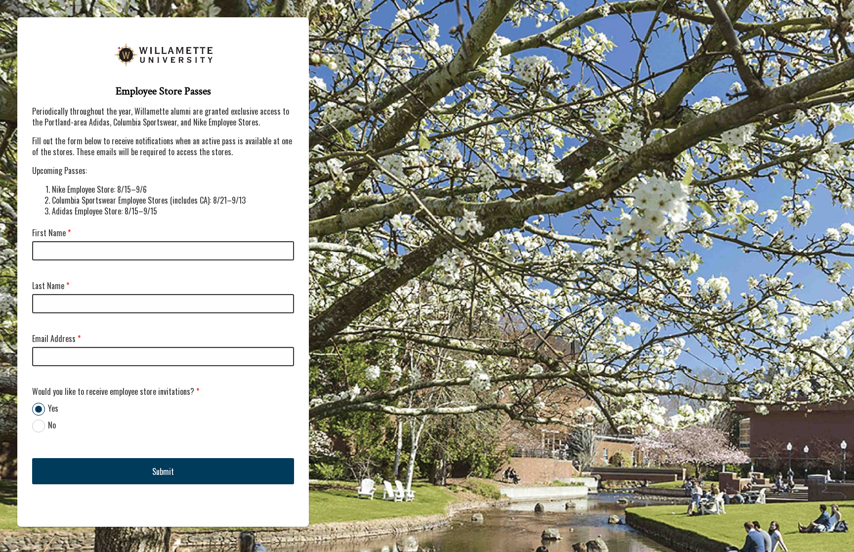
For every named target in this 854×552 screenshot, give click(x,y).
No (52, 425)
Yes (53, 408)
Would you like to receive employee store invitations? (113, 391)
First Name (49, 233)
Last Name (48, 286)
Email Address (54, 338)
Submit (163, 471)
